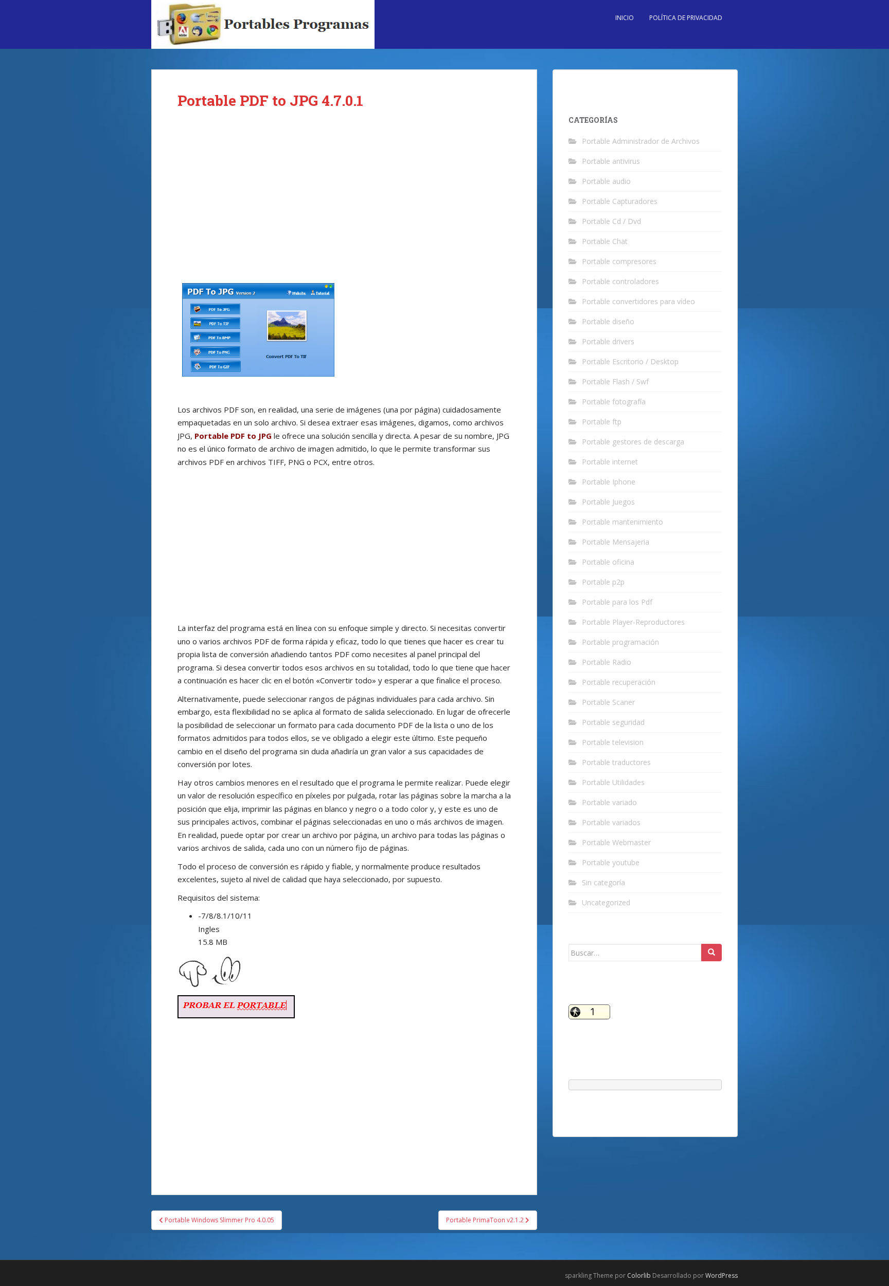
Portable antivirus (611, 161)
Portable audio (606, 181)
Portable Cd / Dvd (611, 221)
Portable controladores (620, 281)
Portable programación (620, 642)
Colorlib (639, 1275)
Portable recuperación (618, 682)
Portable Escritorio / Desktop (630, 361)
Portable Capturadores (619, 201)
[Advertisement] (344, 201)
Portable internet (610, 462)
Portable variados (611, 822)
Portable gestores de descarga (633, 441)
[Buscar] (711, 952)
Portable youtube (610, 862)
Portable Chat (605, 241)
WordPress (721, 1275)
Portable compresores (619, 261)
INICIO (624, 17)
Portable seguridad (613, 722)
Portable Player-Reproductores (633, 622)
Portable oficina (608, 562)
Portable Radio (606, 662)
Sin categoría (603, 882)
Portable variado (609, 802)
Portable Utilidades (613, 782)
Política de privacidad (685, 17)
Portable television (613, 742)
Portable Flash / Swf (615, 381)
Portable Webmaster (616, 842)
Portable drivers (608, 341)
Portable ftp (601, 421)
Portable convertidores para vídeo (638, 301)
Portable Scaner (608, 702)
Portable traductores (616, 762)
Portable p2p (603, 582)
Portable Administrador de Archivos (641, 141)
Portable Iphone (608, 482)
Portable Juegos (608, 502)
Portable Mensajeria (615, 542)
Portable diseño (608, 321)
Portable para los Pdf (617, 602)
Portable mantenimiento (622, 522)
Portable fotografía (614, 401)
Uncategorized (606, 902)
